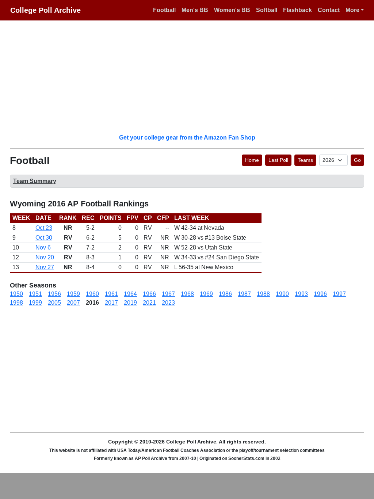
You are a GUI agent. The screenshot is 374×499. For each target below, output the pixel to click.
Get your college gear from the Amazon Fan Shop (187, 137)
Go (357, 160)
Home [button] (252, 160)
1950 (16, 294)
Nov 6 (43, 247)
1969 (206, 294)
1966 (149, 294)
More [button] (352, 10)
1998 (16, 303)
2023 (168, 303)
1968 (187, 294)
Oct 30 (43, 238)
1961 (111, 294)
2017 (111, 303)
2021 (149, 303)
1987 (244, 294)
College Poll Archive (45, 10)
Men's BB (195, 10)
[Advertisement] (191, 77)
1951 (35, 294)
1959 (73, 294)
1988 (263, 294)
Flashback (297, 10)
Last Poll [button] (278, 160)
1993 (301, 294)
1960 (92, 294)
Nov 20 (44, 257)
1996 (320, 294)
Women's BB (232, 10)
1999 (35, 303)
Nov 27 (44, 267)
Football (164, 10)
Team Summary (34, 181)
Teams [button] (305, 160)
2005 (54, 303)
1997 (339, 294)
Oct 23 (43, 228)
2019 (130, 303)
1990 (282, 294)
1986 (225, 294)
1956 (54, 294)
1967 (168, 294)
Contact (329, 10)
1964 (130, 294)
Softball (266, 10)
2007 (73, 303)
